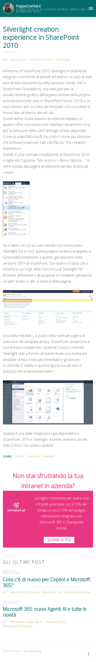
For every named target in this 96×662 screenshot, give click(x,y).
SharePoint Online (78, 592)
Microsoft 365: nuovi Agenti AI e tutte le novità (45, 612)
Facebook (33, 456)
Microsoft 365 (53, 592)
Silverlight (63, 60)
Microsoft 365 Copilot (25, 592)
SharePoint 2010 (42, 60)
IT (6, 60)
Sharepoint (19, 60)
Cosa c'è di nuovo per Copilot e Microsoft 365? (46, 582)
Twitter (19, 456)
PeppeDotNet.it (28, 6)
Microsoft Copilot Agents (27, 622)
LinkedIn (48, 456)
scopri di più (59, 540)
